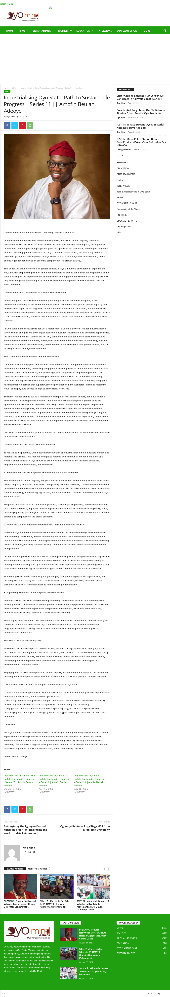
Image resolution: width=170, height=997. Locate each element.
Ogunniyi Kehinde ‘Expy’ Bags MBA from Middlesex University (85, 827)
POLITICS (122, 215)
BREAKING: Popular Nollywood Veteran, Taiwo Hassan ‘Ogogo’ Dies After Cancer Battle (20, 904)
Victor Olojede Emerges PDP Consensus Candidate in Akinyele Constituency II (140, 97)
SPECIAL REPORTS (127, 221)
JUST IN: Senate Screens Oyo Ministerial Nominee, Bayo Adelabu (140, 126)
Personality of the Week (128, 209)
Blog (10, 4)
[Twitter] (14, 125)
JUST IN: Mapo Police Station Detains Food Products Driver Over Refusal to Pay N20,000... (141, 142)
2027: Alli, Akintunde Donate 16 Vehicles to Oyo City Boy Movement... (93, 971)
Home (3, 4)
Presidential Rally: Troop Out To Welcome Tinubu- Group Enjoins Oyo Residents (141, 111)
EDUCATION (83, 30)
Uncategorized (123, 226)
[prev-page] (104, 869)
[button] (165, 30)
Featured (121, 180)
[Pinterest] (22, 125)
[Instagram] (30, 852)
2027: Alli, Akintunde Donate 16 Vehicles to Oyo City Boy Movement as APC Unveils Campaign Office (93, 905)
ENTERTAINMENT (42, 30)
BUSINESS (63, 30)
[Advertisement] (85, 59)
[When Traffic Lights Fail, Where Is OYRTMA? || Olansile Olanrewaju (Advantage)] (57, 886)
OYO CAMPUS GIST (127, 30)
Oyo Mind (10, 116)
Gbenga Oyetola (124, 149)
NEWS (21, 30)
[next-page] (108, 869)
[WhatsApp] (30, 125)
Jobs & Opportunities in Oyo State (133, 191)
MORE (146, 30)
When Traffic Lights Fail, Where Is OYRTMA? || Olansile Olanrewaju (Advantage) (56, 904)
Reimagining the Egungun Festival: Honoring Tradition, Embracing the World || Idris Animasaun (25, 829)
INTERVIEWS (105, 30)
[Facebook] (7, 125)
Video (119, 232)
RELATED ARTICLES (14, 869)
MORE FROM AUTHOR (37, 869)
